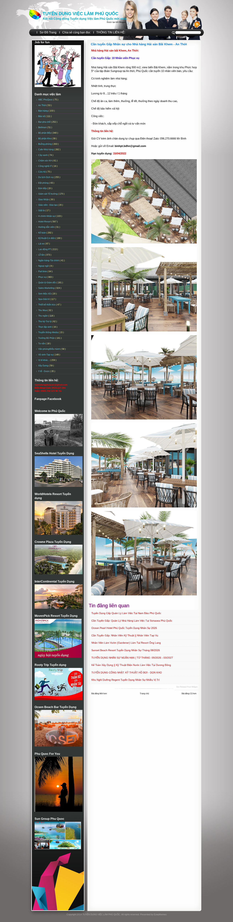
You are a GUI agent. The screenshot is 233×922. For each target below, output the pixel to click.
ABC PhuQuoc (45, 99)
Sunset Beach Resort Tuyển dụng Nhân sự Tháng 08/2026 (125, 650)
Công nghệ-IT (45, 166)
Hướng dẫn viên (46, 227)
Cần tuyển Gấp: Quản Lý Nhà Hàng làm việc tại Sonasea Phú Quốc (131, 620)
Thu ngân (43, 316)
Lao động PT (45, 249)
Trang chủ (144, 693)
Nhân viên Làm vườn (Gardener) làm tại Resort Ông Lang (126, 642)
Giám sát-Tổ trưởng (48, 194)
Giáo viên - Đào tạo (48, 205)
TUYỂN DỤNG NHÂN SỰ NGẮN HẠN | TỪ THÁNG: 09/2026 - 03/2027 (132, 657)
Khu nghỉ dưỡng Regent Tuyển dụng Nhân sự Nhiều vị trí (125, 679)
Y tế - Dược (44, 371)
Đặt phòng (43, 183)
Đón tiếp (42, 188)
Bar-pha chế (44, 122)
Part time (43, 271)
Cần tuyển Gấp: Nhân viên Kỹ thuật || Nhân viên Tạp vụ (124, 635)
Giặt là (41, 210)
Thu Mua (43, 310)
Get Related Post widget (186, 687)
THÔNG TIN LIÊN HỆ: (110, 32)
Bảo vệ (42, 116)
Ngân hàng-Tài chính (49, 260)
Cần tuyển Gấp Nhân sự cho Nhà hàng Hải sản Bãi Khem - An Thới (139, 44)
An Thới (42, 105)
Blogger (122, 22)
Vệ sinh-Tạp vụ (46, 354)
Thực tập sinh (45, 327)
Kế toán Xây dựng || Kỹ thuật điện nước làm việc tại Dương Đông (131, 665)
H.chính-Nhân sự (47, 216)
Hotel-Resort (44, 221)
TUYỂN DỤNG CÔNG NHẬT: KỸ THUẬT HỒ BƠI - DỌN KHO (126, 672)
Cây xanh (43, 155)
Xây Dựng (43, 365)
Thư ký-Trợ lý (45, 321)
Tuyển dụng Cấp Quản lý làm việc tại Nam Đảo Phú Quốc (126, 613)
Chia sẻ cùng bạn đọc (76, 32)
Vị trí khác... (44, 360)
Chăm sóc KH (45, 160)
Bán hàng (43, 111)
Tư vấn (42, 343)
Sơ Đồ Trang (48, 32)
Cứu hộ (42, 171)
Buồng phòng (45, 144)
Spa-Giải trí (44, 299)
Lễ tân (41, 255)
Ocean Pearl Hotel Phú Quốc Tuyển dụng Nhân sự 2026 (124, 627)
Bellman (42, 127)
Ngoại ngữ (43, 266)
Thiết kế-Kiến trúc (47, 304)
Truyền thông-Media (48, 332)
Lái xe (41, 243)
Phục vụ (42, 277)
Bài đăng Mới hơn (99, 693)
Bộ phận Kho (45, 138)
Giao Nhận (44, 199)
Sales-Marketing (46, 288)
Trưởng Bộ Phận (46, 338)
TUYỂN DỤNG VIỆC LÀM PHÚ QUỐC (80, 13)
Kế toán (42, 232)
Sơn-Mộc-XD (45, 293)
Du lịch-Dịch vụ (46, 177)
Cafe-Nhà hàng (46, 149)
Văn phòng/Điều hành (49, 349)
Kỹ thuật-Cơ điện (47, 238)
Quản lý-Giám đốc (47, 282)
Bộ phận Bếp (45, 133)
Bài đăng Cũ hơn (189, 693)
